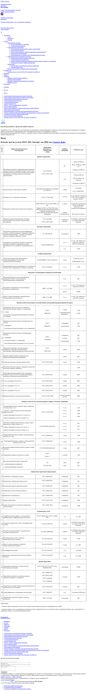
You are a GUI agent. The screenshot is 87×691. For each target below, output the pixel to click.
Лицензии (10, 38)
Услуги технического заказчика (20, 44)
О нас (9, 36)
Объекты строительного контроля (17, 78)
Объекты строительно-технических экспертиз (20, 81)
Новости (6, 73)
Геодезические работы (17, 50)
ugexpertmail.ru (8, 11)
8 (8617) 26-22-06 (6, 10)
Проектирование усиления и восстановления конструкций (28, 55)
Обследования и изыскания (15, 47)
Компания (7, 35)
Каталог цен (7, 70)
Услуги (6, 41)
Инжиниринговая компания (5, 618)
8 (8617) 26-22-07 (16, 10)
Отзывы (9, 40)
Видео (6, 75)
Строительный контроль (18, 46)
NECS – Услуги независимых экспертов (15, 105)
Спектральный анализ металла (20, 59)
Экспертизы (11, 64)
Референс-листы (12, 82)
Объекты (6, 76)
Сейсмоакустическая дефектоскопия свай (23, 62)
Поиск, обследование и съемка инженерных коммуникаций (28, 52)
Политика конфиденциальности (13, 686)
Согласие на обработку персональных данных (17, 689)
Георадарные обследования (19, 53)
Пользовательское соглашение (13, 687)
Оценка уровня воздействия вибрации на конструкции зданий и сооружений (33, 61)
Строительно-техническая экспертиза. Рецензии (25, 66)
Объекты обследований (14, 79)
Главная (6, 87)
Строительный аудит (17, 67)
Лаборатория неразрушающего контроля (19, 56)
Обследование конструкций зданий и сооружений (25, 49)
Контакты (7, 84)
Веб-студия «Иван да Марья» (26, 683)
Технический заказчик (13, 43)
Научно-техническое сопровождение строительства (22, 69)
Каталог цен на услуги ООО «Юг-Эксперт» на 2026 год (23, 72)
